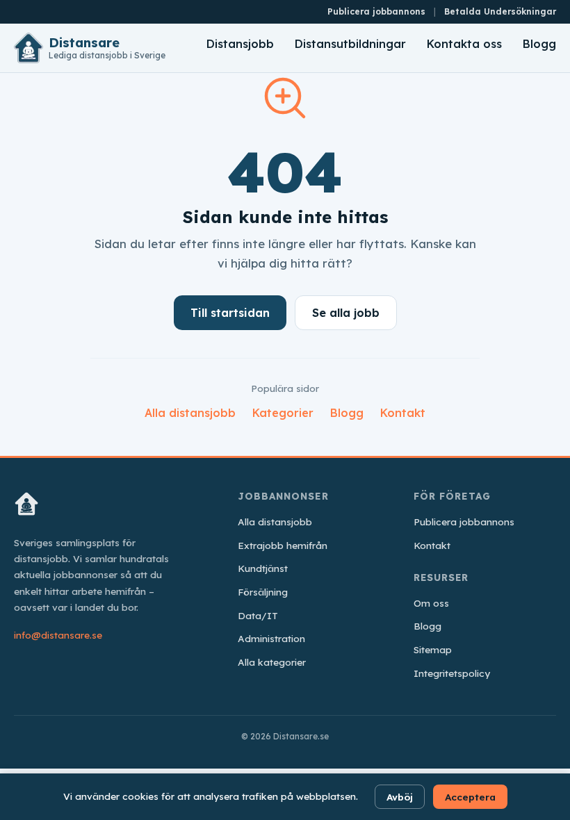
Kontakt (402, 413)
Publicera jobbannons (376, 11)
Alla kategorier (272, 662)
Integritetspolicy (452, 673)
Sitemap (433, 649)
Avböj (399, 797)
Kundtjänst (263, 568)
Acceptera (470, 797)
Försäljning (263, 592)
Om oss (431, 603)
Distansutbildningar (350, 44)
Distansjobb (240, 44)
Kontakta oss (464, 44)
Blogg (539, 44)
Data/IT (258, 615)
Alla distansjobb (190, 413)
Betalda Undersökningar (500, 11)
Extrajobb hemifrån (282, 545)
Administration (271, 638)
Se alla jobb (346, 313)
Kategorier (283, 413)
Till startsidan (230, 313)
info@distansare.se (58, 635)
